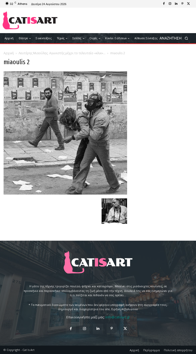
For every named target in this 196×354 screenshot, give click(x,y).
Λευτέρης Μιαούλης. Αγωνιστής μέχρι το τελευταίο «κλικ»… (62, 53)
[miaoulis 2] (65, 193)
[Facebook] (164, 4)
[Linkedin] (176, 4)
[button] (175, 38)
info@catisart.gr (117, 317)
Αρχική (9, 53)
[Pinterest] (182, 4)
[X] (188, 4)
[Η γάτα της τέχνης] (30, 20)
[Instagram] (170, 4)
